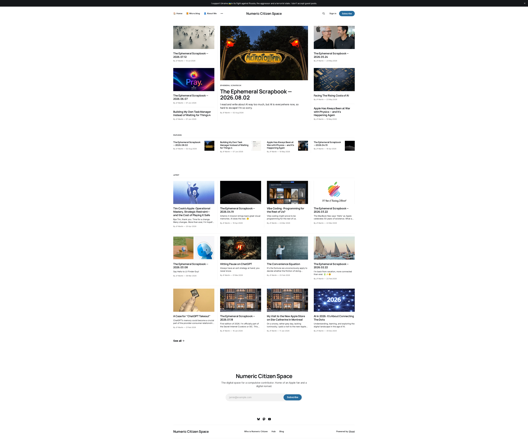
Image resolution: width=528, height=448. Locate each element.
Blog (281, 431)
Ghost (352, 431)
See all (177, 340)
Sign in (332, 13)
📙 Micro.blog (193, 13)
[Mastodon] (264, 419)
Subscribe (347, 13)
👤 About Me (210, 13)
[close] (524, 3)
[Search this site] (323, 13)
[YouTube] (269, 419)
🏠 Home (177, 13)
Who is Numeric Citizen (256, 431)
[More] (222, 13)
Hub (274, 431)
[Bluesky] (258, 419)
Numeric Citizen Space (264, 13)
